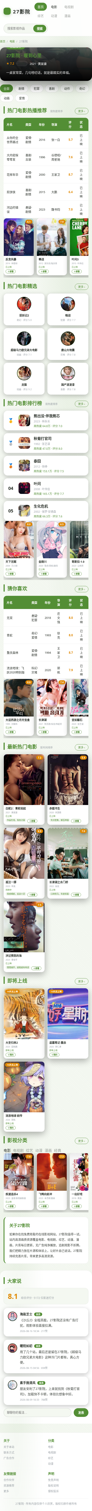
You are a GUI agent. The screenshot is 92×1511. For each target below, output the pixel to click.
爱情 (22, 98)
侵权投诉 (53, 1491)
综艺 (41, 16)
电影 (54, 7)
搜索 (40, 28)
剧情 (21, 88)
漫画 (67, 16)
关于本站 (9, 1447)
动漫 (54, 16)
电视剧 (69, 7)
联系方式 (9, 1452)
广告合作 (9, 1458)
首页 (41, 7)
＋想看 (11, 271)
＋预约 (11, 1054)
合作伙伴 (9, 1480)
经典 (57, 1150)
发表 (81, 1412)
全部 (6, 88)
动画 (7, 98)
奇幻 (82, 88)
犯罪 (37, 88)
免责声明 (53, 1480)
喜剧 (52, 88)
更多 (6, 1491)
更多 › (81, 111)
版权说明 (53, 1486)
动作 (67, 88)
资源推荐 (9, 1486)
